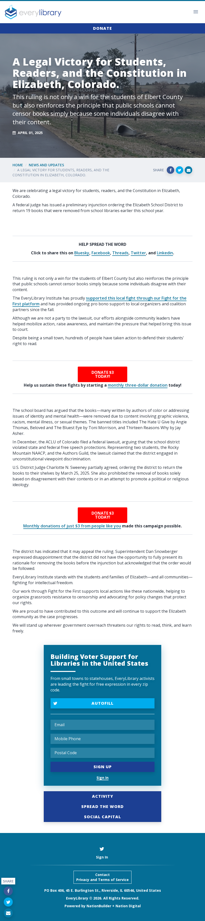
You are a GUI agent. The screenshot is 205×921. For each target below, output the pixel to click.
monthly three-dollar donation (138, 385)
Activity (102, 796)
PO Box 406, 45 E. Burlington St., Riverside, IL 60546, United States (102, 890)
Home (17, 165)
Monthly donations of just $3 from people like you (72, 526)
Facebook (101, 253)
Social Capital (102, 816)
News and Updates (46, 165)
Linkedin (165, 253)
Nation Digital (128, 905)
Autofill (103, 703)
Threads (120, 253)
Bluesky (81, 253)
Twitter (138, 253)
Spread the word (102, 806)
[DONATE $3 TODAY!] (102, 374)
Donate (102, 28)
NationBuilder (98, 905)
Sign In (102, 777)
